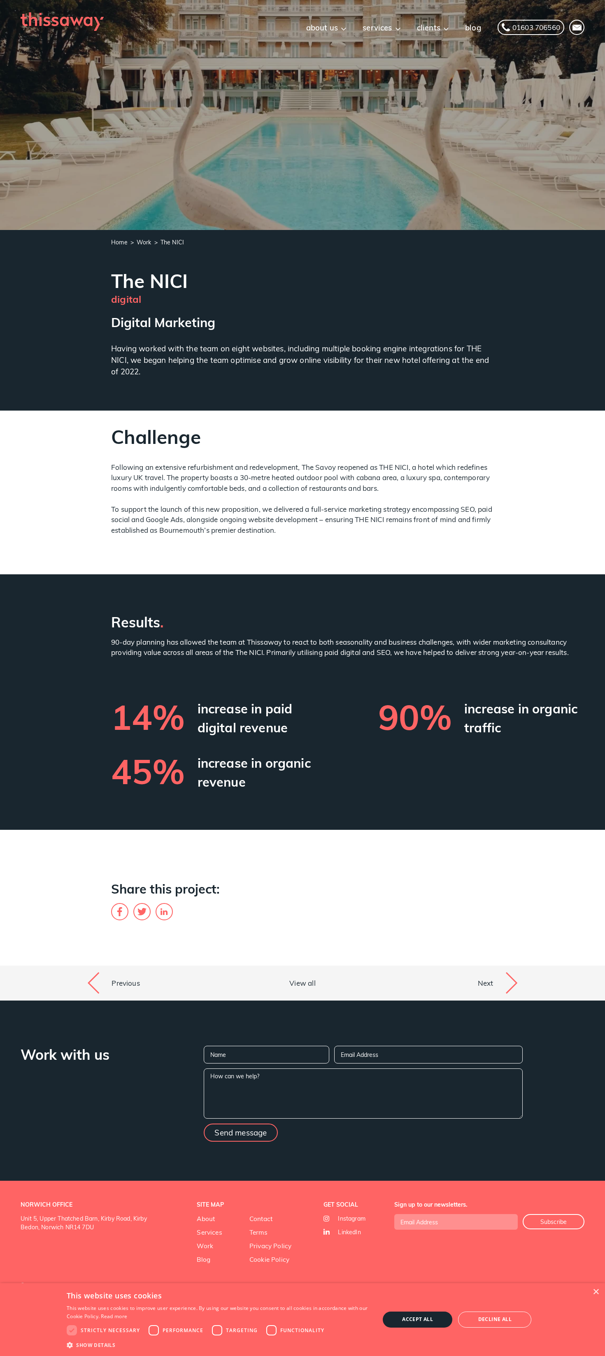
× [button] (596, 1292)
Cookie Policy (269, 1259)
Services (209, 1232)
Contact (260, 1218)
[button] (218, 1345)
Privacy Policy (270, 1245)
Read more (114, 1316)
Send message (240, 1132)
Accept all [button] (417, 1319)
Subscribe (553, 1222)
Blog (203, 1259)
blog (473, 27)
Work (144, 242)
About (206, 1218)
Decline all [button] (495, 1319)
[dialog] (302, 1319)
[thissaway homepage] (62, 21)
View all (302, 983)
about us (322, 27)
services (377, 27)
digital (126, 298)
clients (428, 27)
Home (119, 242)
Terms (258, 1232)
